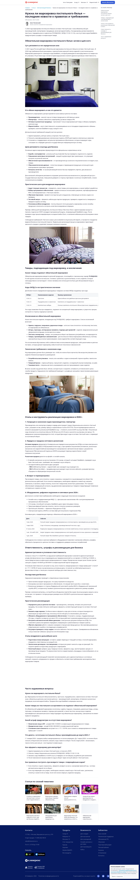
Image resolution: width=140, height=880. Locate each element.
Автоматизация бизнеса (44, 8)
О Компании (102, 853)
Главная (27, 8)
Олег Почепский (35, 23)
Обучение (101, 842)
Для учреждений (85, 839)
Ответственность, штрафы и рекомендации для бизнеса (106, 32)
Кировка (65, 847)
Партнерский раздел (104, 845)
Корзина (101, 850)
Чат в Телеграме (67, 2)
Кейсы (82, 849)
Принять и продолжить (117, 876)
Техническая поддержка (106, 836)
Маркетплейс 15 (94, 2)
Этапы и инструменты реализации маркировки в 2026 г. (108, 25)
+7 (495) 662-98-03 (40, 838)
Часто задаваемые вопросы (106, 37)
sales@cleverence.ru (31, 841)
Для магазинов (85, 836)
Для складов (84, 834)
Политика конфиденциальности (48, 876)
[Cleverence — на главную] (31, 2)
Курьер (65, 845)
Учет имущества (68, 842)
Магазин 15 (84, 2)
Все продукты (67, 853)
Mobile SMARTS (67, 850)
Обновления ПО (103, 839)
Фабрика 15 (66, 836)
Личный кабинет (103, 847)
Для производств (85, 847)
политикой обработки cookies (118, 872)
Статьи (34, 8)
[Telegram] (108, 876)
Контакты (101, 856)
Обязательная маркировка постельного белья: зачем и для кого (106, 13)
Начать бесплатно (108, 2)
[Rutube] (103, 876)
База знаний (102, 834)
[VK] (98, 876)
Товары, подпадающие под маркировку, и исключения (107, 19)
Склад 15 (76, 2)
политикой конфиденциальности (127, 870)
